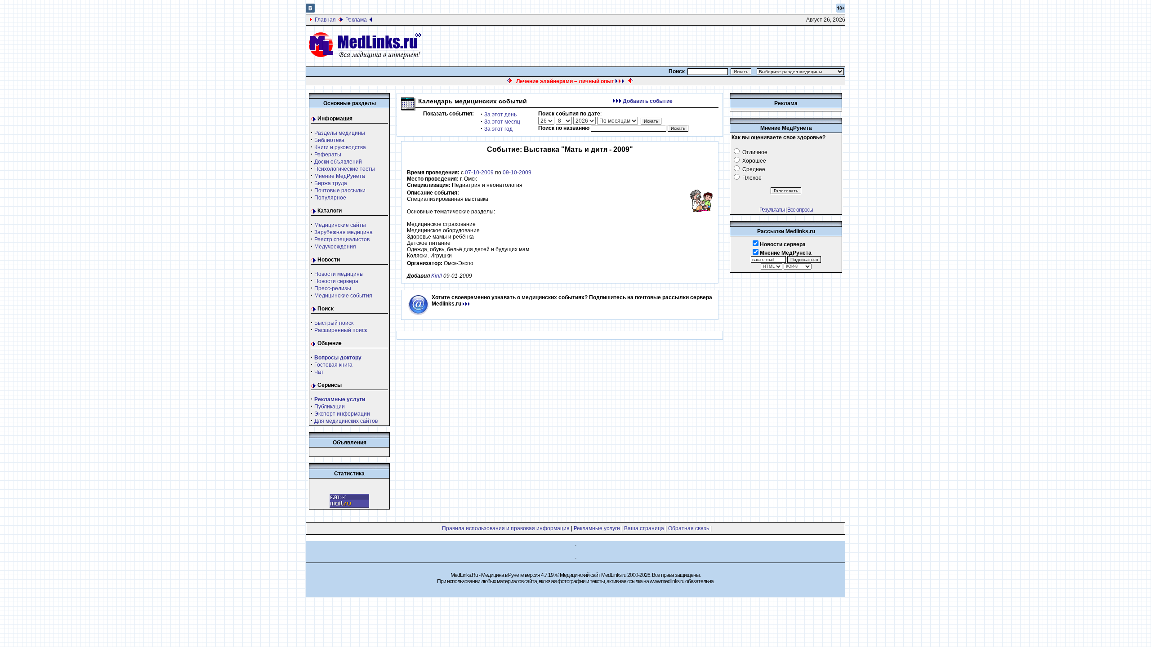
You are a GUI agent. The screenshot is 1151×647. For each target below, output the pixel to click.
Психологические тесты (344, 169)
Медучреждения (335, 247)
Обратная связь (688, 528)
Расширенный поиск (340, 330)
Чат (319, 372)
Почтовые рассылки (340, 190)
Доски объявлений (338, 162)
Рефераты (327, 154)
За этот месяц (502, 122)
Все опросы (800, 210)
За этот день (500, 114)
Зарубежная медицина (343, 232)
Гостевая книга (333, 365)
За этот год (498, 129)
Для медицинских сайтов (346, 421)
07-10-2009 (479, 172)
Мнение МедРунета (339, 176)
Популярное (330, 198)
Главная (325, 20)
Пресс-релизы (332, 288)
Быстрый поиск (333, 323)
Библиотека (329, 140)
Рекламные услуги (597, 528)
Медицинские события (343, 295)
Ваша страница (644, 528)
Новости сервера (336, 281)
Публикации (329, 406)
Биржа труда (330, 183)
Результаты (772, 210)
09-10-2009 (517, 172)
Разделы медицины (339, 133)
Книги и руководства (340, 147)
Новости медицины (339, 274)
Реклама (356, 20)
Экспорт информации (342, 414)
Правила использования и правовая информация (506, 528)
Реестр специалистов (342, 239)
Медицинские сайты (340, 225)
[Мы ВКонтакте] (310, 11)
